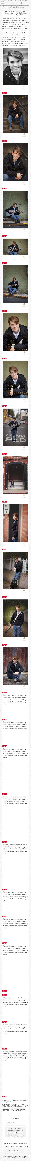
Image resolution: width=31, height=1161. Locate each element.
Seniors (25, 1100)
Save (5, 93)
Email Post (23, 1143)
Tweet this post (8, 1146)
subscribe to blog (22, 1146)
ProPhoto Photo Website (18, 1158)
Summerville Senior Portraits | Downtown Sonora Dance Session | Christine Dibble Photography (15, 1105)
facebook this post (10, 1143)
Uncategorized (6, 1102)
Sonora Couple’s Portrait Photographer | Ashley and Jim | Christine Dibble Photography (14, 1109)
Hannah (9, 1128)
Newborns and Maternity (15, 1100)
